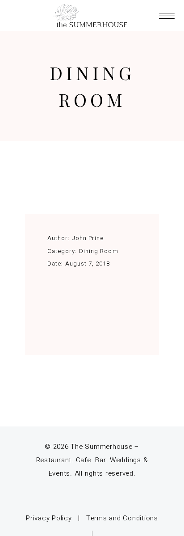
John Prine (88, 238)
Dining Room (98, 251)
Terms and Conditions (122, 518)
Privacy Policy (49, 518)
